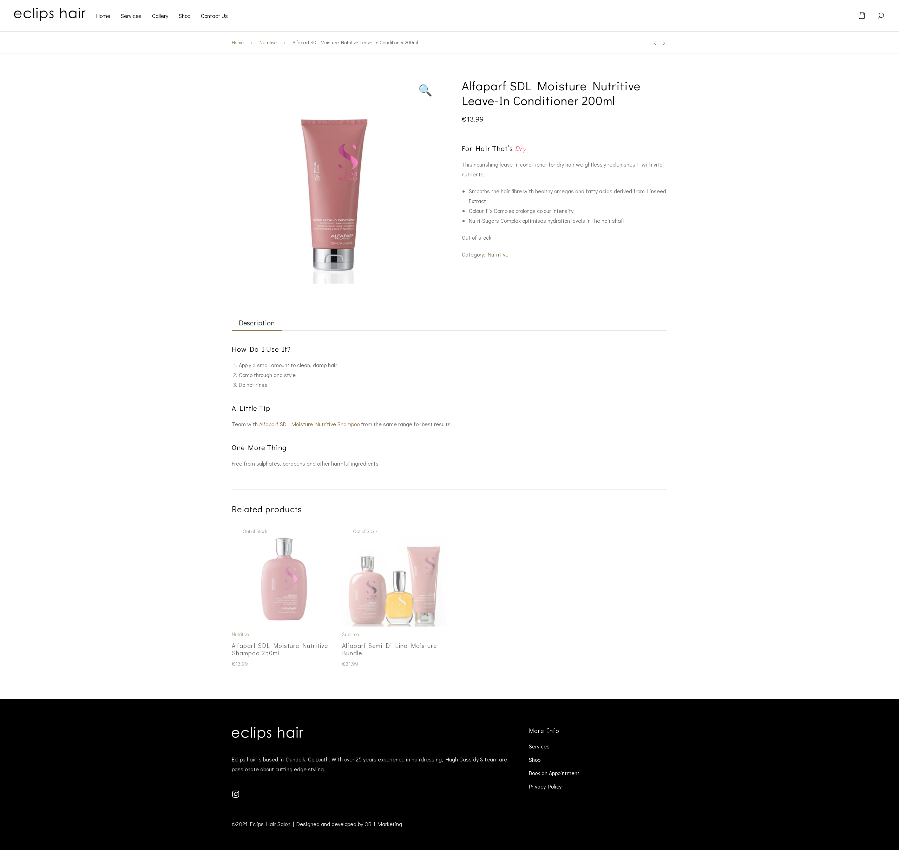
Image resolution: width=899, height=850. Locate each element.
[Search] (881, 16)
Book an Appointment (554, 773)
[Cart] (862, 16)
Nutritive (268, 42)
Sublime (350, 634)
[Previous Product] (655, 43)
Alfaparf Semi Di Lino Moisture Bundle (389, 649)
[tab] (253, 323)
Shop (534, 759)
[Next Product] (663, 43)
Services (539, 746)
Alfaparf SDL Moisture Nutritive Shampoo (309, 424)
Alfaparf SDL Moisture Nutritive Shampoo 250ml (280, 649)
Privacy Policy (545, 786)
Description (257, 322)
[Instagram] (235, 793)
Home (238, 42)
